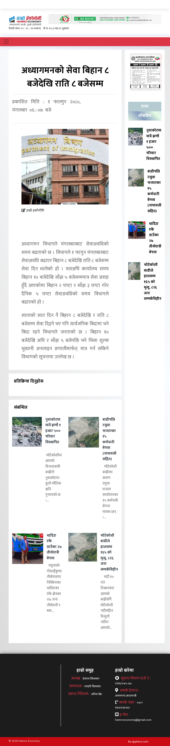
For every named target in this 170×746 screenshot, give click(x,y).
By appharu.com (138, 741)
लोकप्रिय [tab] (144, 115)
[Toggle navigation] (6, 41)
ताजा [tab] (145, 106)
